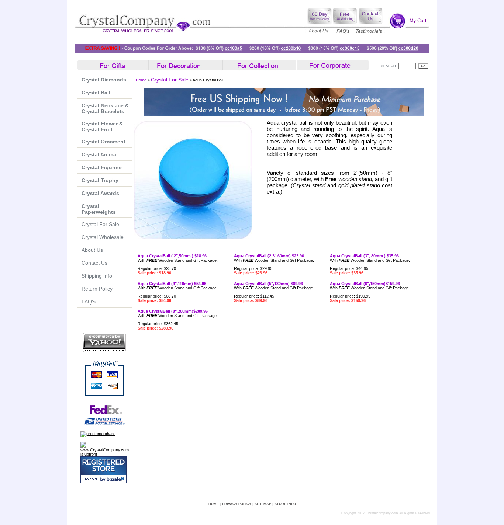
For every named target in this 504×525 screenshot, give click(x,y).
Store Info (285, 504)
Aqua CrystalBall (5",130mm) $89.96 (268, 283)
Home (141, 80)
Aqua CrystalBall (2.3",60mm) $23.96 (269, 256)
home (213, 504)
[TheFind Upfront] (106, 454)
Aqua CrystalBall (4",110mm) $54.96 (172, 283)
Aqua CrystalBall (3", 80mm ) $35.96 (364, 256)
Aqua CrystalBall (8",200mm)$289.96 (173, 311)
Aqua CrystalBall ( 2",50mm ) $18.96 (172, 256)
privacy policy (236, 504)
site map (263, 504)
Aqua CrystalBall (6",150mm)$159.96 (365, 283)
